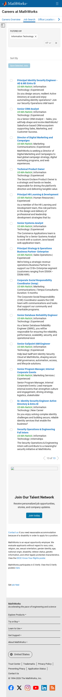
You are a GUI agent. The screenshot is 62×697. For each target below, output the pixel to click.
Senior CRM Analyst (28, 108)
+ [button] (46, 43)
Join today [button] (34, 515)
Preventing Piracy (16, 668)
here (18, 568)
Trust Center (14, 664)
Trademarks (29, 664)
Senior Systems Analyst (30, 223)
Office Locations (46, 19)
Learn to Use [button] (14, 628)
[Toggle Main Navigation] (57, 4)
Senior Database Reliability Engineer (37, 315)
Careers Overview (11, 19)
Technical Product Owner (31, 169)
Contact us (13, 532)
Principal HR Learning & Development (37, 194)
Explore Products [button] (16, 614)
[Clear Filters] (56, 43)
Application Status (37, 668)
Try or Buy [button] (13, 621)
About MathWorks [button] (17, 642)
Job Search (29, 19)
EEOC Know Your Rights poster (31, 558)
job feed (15, 585)
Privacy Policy (44, 664)
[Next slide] (56, 19)
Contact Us (13, 673)
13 (54, 458)
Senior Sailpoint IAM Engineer (33, 343)
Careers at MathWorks (20, 12)
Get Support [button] (14, 635)
